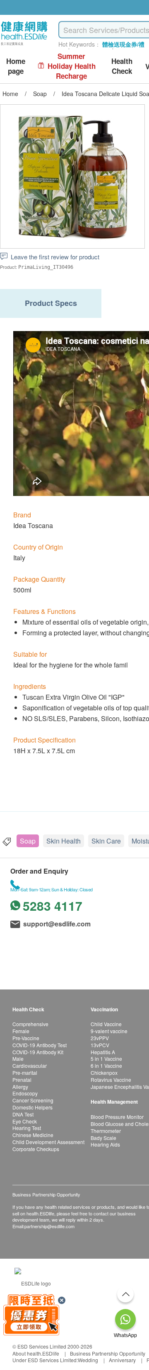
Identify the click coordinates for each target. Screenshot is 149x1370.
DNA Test (23, 1114)
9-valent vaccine (109, 1030)
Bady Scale (103, 1137)
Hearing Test (26, 1127)
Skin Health (63, 841)
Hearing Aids (105, 1144)
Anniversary (122, 1359)
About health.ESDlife (35, 1353)
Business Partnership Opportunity (107, 1353)
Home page (15, 66)
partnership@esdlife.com (49, 1226)
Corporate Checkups (35, 1148)
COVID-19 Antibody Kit (37, 1051)
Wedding (88, 1359)
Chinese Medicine (32, 1134)
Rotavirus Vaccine (111, 1079)
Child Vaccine (106, 1023)
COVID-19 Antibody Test (39, 1044)
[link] (32, 1282)
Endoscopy (25, 1093)
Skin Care (106, 841)
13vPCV (100, 1044)
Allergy (20, 1086)
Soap (28, 841)
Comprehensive (30, 1023)
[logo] (24, 45)
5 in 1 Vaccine (106, 1058)
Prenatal (21, 1079)
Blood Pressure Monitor (117, 1116)
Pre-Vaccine (25, 1037)
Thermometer (106, 1130)
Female (20, 1030)
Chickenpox (104, 1072)
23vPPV (100, 1037)
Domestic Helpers (32, 1107)
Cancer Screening (32, 1100)
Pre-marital (24, 1072)
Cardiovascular (29, 1065)
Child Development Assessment (48, 1141)
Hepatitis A (103, 1051)
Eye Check (24, 1121)
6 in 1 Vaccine (106, 1065)
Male (18, 1058)
